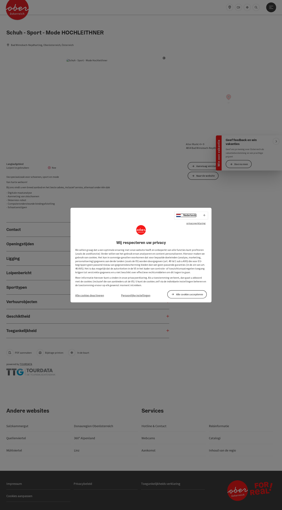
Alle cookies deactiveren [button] (89, 295)
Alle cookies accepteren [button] (189, 294)
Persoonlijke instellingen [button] (135, 295)
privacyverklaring (196, 223)
